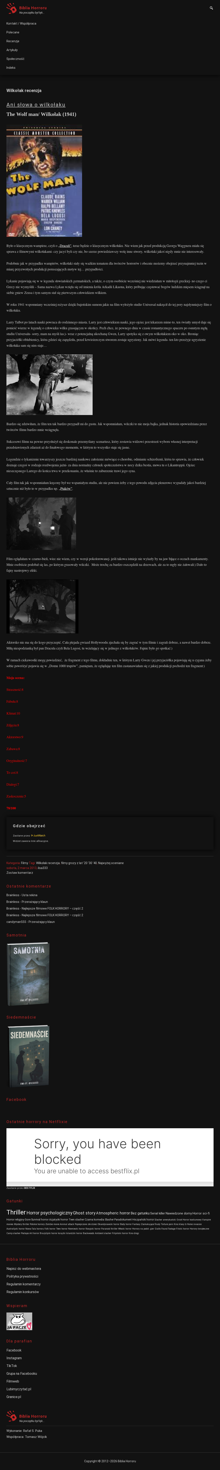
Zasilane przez (22, 835)
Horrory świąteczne (199, 1228)
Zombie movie (52, 1224)
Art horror (34, 1233)
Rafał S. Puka (32, 1431)
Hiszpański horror (143, 1219)
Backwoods (88, 1233)
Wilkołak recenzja (48, 863)
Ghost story (84, 1213)
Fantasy (136, 1224)
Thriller (16, 1212)
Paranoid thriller (109, 1228)
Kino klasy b (180, 1224)
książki (62, 1233)
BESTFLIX (29, 1188)
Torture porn (167, 1224)
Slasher (109, 1219)
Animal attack (67, 1224)
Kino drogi (134, 1233)
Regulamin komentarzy (23, 1284)
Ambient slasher (103, 1233)
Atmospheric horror (113, 1213)
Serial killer (157, 1213)
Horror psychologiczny (49, 1213)
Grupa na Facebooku (21, 1374)
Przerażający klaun (35, 902)
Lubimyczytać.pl (18, 1389)
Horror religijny (15, 1219)
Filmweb (12, 1381)
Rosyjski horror (93, 1228)
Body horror (126, 1224)
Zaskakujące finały (150, 1224)
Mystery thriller (21, 1224)
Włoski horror (124, 1228)
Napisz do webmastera (23, 1269)
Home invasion (194, 1224)
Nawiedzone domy (179, 1213)
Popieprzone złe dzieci (86, 1224)
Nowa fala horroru (34, 1228)
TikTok (11, 1366)
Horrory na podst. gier (143, 1228)
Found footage (168, 1228)
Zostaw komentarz (19, 872)
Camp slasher (13, 1233)
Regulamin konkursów (22, 1292)
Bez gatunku (140, 1213)
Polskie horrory (37, 1224)
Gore (28, 1219)
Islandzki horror (74, 1233)
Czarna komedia (94, 1219)
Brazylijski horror (48, 1233)
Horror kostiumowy (192, 1219)
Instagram (14, 1358)
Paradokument (123, 1219)
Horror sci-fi (201, 1213)
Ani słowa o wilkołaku (36, 105)
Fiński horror (182, 1228)
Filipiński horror (120, 1233)
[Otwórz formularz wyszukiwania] (211, 8)
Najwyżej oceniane (111, 863)
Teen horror (61, 1228)
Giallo (158, 1228)
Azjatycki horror (58, 1219)
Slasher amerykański (165, 1219)
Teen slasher (76, 1219)
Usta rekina (29, 895)
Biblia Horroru (33, 8)
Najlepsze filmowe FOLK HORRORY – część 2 (52, 908)
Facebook (13, 1350)
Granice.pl (13, 1397)
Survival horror (40, 1219)
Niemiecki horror (76, 1228)
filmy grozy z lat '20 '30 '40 (79, 863)
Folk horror (49, 1228)
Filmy (24, 863)
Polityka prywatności (22, 1276)
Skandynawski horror (108, 1224)
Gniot (179, 1219)
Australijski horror (15, 1228)
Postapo (25, 1233)
